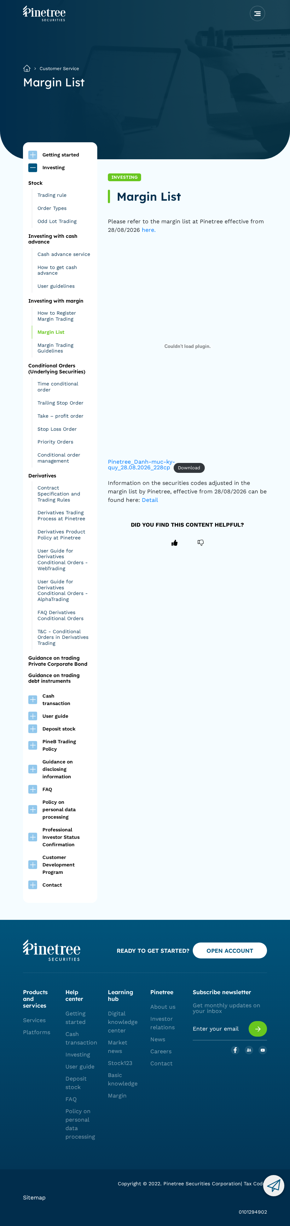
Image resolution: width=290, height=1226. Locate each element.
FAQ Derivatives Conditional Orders (60, 615)
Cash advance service (63, 254)
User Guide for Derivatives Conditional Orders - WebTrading (62, 559)
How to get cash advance (57, 270)
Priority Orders (55, 442)
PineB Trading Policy (59, 745)
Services (34, 1020)
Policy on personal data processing (59, 809)
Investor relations (162, 1023)
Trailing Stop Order (60, 403)
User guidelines (56, 286)
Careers (161, 1051)
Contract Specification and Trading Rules (58, 494)
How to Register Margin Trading (56, 316)
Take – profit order (60, 416)
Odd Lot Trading (56, 221)
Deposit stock (76, 1082)
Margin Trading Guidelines (55, 348)
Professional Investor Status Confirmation (61, 837)
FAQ (71, 1099)
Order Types (51, 208)
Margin (117, 1095)
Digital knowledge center (123, 1022)
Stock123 (120, 1063)
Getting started (75, 1017)
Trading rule (51, 195)
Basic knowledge (123, 1079)
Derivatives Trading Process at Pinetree (61, 515)
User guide (79, 1066)
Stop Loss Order (57, 429)
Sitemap (34, 1197)
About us (162, 1006)
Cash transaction (81, 1038)
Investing (77, 1054)
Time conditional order (57, 387)
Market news (117, 1046)
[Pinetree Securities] (44, 19)
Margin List (50, 332)
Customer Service (59, 68)
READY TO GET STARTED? (153, 950)
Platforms (36, 1032)
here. (149, 230)
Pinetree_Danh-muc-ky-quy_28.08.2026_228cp (141, 464)
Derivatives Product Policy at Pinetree (61, 534)
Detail (149, 500)
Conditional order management (58, 458)
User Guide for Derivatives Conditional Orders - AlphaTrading (62, 590)
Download (189, 467)
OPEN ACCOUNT (230, 950)
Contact (52, 885)
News (157, 1039)
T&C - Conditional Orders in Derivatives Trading (62, 637)
